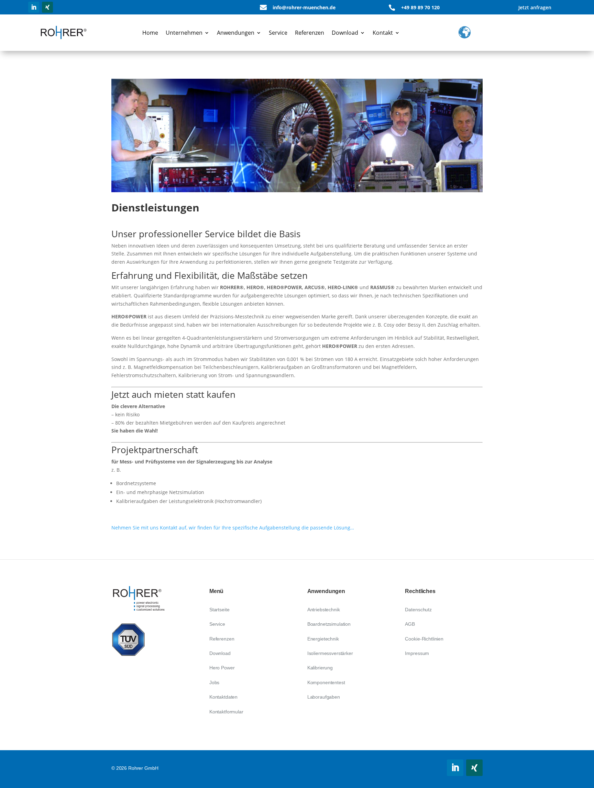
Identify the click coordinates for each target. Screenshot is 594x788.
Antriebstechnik (323, 609)
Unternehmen (184, 32)
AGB (410, 624)
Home (150, 32)
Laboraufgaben (323, 697)
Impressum (417, 653)
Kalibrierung (320, 667)
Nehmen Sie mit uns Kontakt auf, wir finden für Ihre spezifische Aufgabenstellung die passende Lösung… (232, 527)
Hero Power (222, 667)
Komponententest (326, 682)
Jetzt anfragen (534, 7)
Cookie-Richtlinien (424, 639)
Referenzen (309, 32)
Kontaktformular (226, 711)
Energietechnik (323, 639)
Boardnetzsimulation (329, 624)
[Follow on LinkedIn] (33, 7)
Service (278, 32)
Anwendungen (235, 32)
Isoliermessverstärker (330, 653)
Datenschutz (418, 609)
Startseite (219, 609)
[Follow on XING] (47, 7)
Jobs (214, 682)
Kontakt (383, 32)
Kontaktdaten (223, 697)
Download (345, 32)
